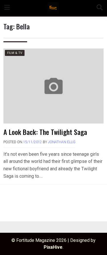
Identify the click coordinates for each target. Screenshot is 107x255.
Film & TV (14, 53)
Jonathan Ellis (61, 142)
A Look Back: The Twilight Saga (45, 132)
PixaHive (53, 247)
